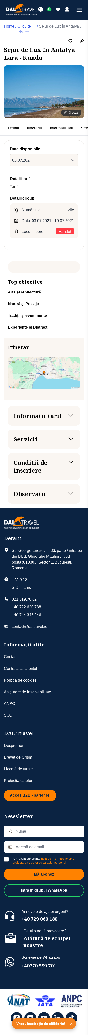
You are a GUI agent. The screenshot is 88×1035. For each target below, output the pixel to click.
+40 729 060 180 (39, 919)
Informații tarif (61, 128)
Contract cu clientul (20, 668)
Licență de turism (18, 769)
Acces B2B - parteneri (30, 795)
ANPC (9, 704)
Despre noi (13, 745)
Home (9, 26)
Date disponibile (25, 149)
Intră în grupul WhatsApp (44, 890)
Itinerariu (34, 128)
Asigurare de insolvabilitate (27, 692)
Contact (10, 657)
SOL (8, 715)
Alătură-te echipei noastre (47, 941)
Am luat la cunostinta (43, 860)
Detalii (13, 128)
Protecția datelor (18, 781)
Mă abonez (44, 874)
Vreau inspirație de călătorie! (40, 1023)
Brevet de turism (18, 757)
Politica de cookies (20, 680)
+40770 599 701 (39, 965)
